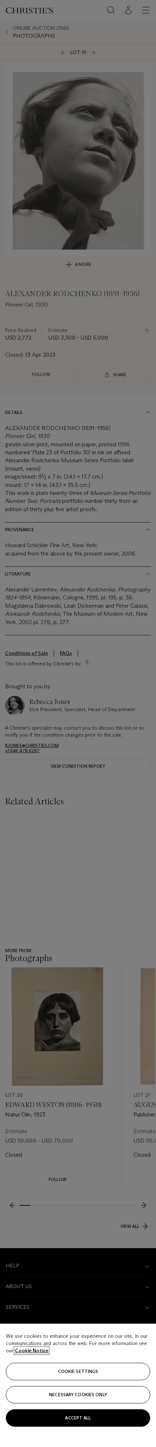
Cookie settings (78, 1371)
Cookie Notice (31, 1350)
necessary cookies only (78, 1394)
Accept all (78, 1418)
